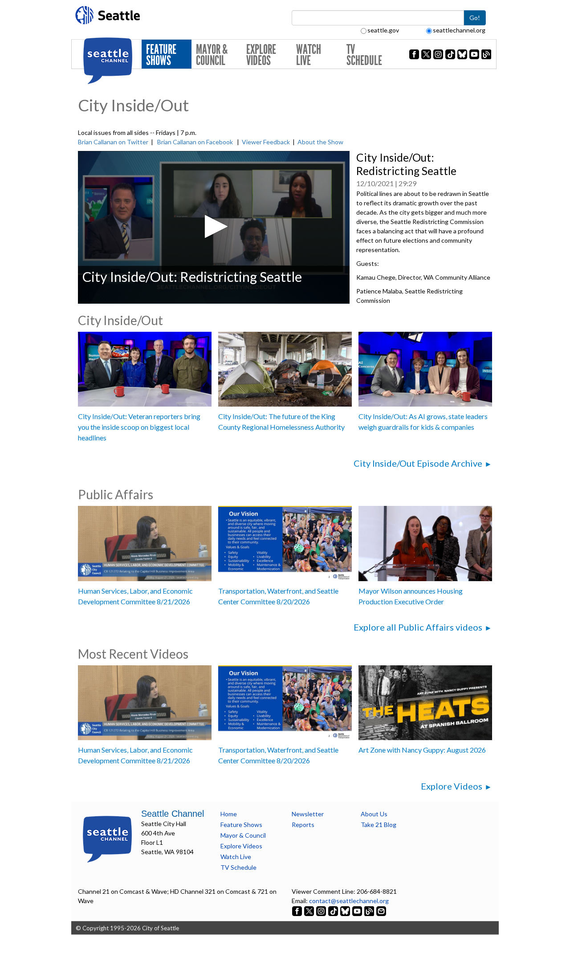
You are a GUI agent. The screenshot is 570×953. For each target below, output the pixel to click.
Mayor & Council (212, 55)
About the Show (320, 142)
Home (228, 814)
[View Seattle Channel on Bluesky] (345, 910)
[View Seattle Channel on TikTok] (333, 910)
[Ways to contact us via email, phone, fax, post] (381, 910)
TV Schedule (364, 55)
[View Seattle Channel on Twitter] (310, 910)
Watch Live (308, 55)
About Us (374, 814)
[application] (214, 227)
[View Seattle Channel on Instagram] (322, 910)
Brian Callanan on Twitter (113, 142)
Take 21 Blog (378, 824)
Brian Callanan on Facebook (195, 142)
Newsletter (308, 814)
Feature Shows (161, 55)
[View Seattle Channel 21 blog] (370, 910)
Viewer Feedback (266, 142)
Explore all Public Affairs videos (418, 627)
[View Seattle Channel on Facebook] (298, 910)
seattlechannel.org (459, 30)
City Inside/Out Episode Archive (418, 463)
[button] (213, 226)
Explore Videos (261, 55)
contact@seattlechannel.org (349, 900)
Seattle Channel (172, 814)
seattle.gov (383, 30)
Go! (474, 17)
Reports (303, 824)
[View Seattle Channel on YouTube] (358, 910)
